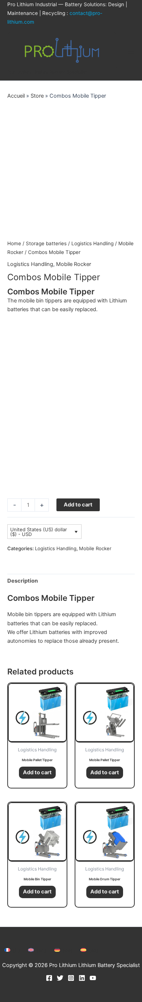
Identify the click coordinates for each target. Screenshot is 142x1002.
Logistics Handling (92, 243)
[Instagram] (71, 978)
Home (14, 243)
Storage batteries (46, 243)
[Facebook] (49, 978)
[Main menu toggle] (131, 53)
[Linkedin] (82, 978)
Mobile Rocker (73, 264)
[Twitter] (60, 978)
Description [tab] (22, 581)
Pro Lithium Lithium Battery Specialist (47, 72)
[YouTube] (93, 978)
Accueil (16, 96)
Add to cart (78, 504)
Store (37, 96)
